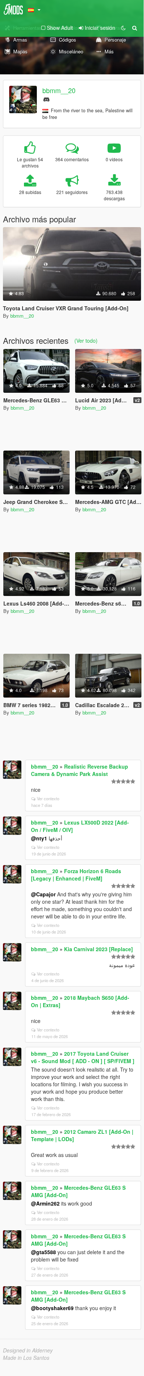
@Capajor (43, 894)
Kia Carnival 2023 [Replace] (98, 949)
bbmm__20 (58, 90)
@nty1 (39, 838)
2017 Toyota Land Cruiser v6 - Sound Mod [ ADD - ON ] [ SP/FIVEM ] (82, 1057)
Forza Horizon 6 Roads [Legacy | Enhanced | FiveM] (76, 874)
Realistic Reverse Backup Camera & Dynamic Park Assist (79, 770)
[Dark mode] (123, 27)
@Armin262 (45, 1203)
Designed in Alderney (28, 1350)
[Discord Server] (46, 98)
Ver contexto (48, 798)
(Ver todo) (86, 340)
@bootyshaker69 (52, 1308)
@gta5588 (43, 1252)
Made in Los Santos (26, 1357)
